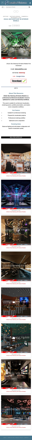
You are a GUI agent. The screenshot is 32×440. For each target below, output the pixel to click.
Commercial (24, 16)
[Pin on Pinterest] (17, 25)
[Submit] (29, 7)
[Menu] (2, 3)
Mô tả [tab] (16, 88)
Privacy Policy (19, 437)
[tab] (16, 90)
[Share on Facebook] (13, 25)
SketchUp (5, 16)
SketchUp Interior (15, 16)
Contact (26, 437)
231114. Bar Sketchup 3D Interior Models (16, 175)
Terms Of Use (11, 437)
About (5, 437)
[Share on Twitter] (15, 25)
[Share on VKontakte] (19, 25)
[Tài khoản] (30, 2)
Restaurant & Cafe (16, 17)
